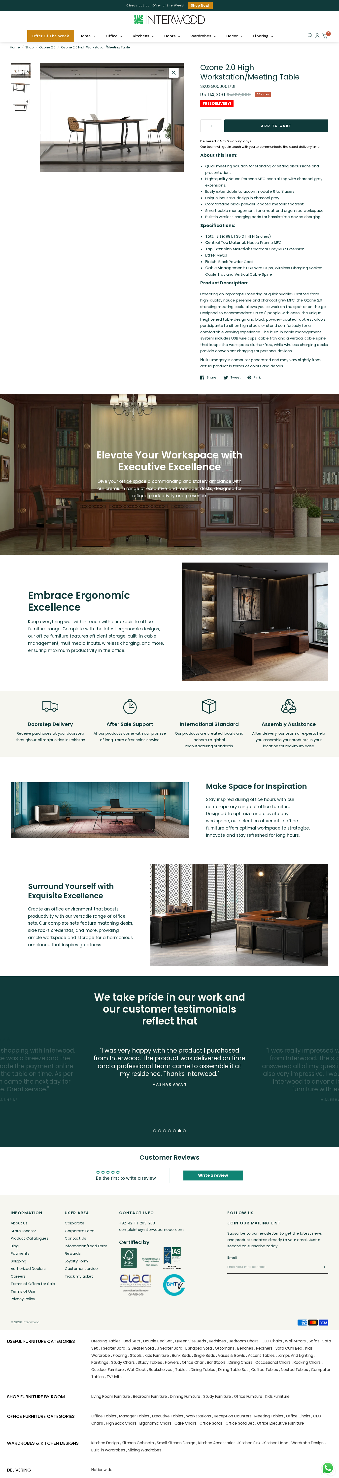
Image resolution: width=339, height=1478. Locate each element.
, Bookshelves (159, 1369)
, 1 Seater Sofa (112, 1348)
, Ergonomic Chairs (154, 1423)
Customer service (81, 1268)
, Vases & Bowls (230, 1355)
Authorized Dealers (28, 1268)
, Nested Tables (293, 1369)
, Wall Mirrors (294, 1341)
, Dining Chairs (239, 1362)
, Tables (180, 1369)
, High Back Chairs (120, 1423)
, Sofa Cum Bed (288, 1348)
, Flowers (171, 1362)
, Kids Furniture (156, 1355)
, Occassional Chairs (272, 1362)
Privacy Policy (23, 1298)
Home (15, 47)
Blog (15, 1246)
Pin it (257, 377)
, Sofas (313, 1341)
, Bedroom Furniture (149, 1396)
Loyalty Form (76, 1261)
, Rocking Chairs (306, 1362)
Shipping (18, 1261)
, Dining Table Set (232, 1369)
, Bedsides (216, 1341)
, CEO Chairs (271, 1341)
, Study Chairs (122, 1362)
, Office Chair (192, 1362)
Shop (29, 47)
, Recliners (263, 1348)
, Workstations (197, 1416)
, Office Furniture (247, 1396)
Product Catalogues (29, 1238)
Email (232, 1257)
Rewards (73, 1253)
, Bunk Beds (180, 1355)
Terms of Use (23, 1291)
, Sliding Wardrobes (143, 1450)
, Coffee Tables (263, 1369)
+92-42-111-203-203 (137, 1223)
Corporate (74, 1223)
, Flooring (119, 1355)
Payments (20, 1253)
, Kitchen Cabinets (137, 1442)
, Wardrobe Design (307, 1442)
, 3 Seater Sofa (168, 1348)
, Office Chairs (297, 1416)
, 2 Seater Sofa (140, 1348)
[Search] (310, 35)
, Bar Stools (215, 1362)
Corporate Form (80, 1230)
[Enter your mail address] (323, 1267)
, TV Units (113, 1376)
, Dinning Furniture (184, 1396)
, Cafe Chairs (185, 1423)
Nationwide (101, 1469)
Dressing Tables (106, 1341)
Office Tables (103, 1416)
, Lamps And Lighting (294, 1355)
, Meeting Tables (268, 1416)
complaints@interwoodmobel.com (151, 1229)
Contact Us (75, 1238)
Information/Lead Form (86, 1246)
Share (211, 377)
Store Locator (23, 1230)
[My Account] (317, 35)
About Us (19, 1223)
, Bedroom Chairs (243, 1341)
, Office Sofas (210, 1423)
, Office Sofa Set (239, 1423)
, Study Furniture (216, 1396)
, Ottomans (223, 1348)
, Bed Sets (131, 1341)
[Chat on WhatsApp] (327, 1468)
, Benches (244, 1348)
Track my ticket (79, 1276)
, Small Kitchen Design (175, 1442)
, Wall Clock (135, 1369)
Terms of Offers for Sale (33, 1283)
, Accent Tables (260, 1355)
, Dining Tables (202, 1369)
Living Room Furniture (110, 1396)
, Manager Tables (133, 1416)
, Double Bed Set (156, 1341)
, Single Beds (203, 1355)
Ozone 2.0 (47, 47)
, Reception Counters (231, 1416)
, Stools (135, 1355)
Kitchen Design (105, 1442)
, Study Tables (149, 1362)
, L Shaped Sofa (198, 1348)
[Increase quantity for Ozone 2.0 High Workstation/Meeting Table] (218, 126)
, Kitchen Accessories (216, 1442)
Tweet (235, 377)
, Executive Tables (166, 1416)
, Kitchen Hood (275, 1442)
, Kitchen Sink (249, 1442)
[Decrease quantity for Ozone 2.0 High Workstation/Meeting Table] (204, 126)
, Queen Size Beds (189, 1341)
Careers (18, 1276)
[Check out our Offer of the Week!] (169, 5)
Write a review (213, 1175)
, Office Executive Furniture (279, 1423)
